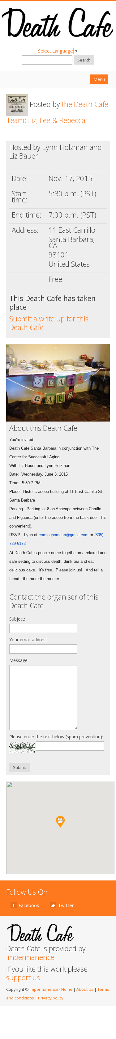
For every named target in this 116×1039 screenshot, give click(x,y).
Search (84, 60)
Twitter (66, 905)
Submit (19, 767)
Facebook (29, 905)
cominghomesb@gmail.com (63, 534)
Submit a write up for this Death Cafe (48, 323)
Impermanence (30, 957)
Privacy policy (50, 998)
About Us (84, 989)
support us (23, 977)
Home (66, 989)
